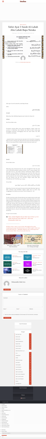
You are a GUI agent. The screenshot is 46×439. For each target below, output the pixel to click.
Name (5, 309)
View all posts (7, 289)
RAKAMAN (20, 229)
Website (31, 309)
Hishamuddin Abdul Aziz (29, 33)
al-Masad (9, 226)
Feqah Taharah (4, 417)
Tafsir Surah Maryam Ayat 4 (16, 256)
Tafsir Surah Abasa (5, 423)
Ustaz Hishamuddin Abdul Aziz (23, 230)
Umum (3, 408)
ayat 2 (13, 226)
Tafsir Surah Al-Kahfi (5, 425)
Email (18, 309)
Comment (5, 298)
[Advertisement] (23, 11)
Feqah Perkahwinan (5, 414)
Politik (3, 411)
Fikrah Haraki (4, 405)
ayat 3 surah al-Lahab (19, 226)
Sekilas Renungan (5, 420)
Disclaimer (3, 429)
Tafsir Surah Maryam (5, 426)
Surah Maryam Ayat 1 (36, 257)
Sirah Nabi (3, 413)
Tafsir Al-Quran (23, 24)
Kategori (3, 404)
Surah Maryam (35, 255)
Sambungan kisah (34, 229)
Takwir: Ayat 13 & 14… (16, 270)
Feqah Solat (4, 416)
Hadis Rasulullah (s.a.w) (6, 410)
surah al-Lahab (10, 230)
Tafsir (15, 230)
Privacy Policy (4, 431)
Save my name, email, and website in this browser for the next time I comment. (21, 314)
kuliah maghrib (31, 228)
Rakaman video (26, 229)
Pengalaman (4, 419)
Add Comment (20, 33)
